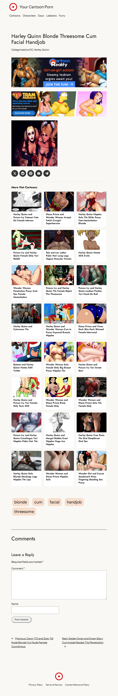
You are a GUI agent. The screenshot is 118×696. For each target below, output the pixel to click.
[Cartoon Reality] (59, 86)
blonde (20, 502)
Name (14, 603)
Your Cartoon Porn (36, 6)
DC (31, 49)
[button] (14, 173)
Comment (18, 568)
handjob (74, 502)
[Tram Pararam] (59, 115)
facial (54, 502)
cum (38, 502)
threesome (24, 511)
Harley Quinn (41, 49)
